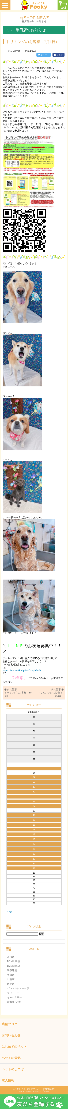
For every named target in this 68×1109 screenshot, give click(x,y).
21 (34, 863)
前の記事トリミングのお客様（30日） (18, 692)
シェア (59, 55)
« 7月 (9, 911)
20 (34, 858)
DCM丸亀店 (13, 965)
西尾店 (10, 983)
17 (34, 844)
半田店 (10, 974)
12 (34, 819)
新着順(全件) (14, 1001)
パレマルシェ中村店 (18, 988)
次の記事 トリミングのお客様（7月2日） (51, 692)
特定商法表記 (49, 1089)
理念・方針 (26, 1089)
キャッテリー (14, 997)
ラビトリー (13, 992)
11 (34, 815)
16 (34, 839)
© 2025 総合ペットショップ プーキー (34, 1091)
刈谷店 (10, 979)
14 (34, 829)
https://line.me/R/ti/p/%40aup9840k (22, 670)
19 (34, 853)
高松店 (10, 956)
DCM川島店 (13, 961)
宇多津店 (12, 970)
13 (34, 824)
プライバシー (37, 1089)
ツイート (44, 55)
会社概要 (16, 1089)
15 (34, 834)
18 (34, 849)
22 (34, 868)
